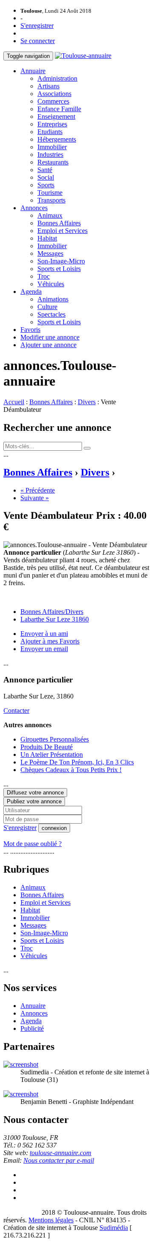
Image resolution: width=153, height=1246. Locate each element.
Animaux (49, 215)
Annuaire (32, 70)
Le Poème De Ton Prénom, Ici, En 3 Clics (77, 762)
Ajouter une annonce (48, 344)
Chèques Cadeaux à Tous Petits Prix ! (71, 769)
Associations (54, 93)
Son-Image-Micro (61, 261)
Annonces (34, 207)
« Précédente (37, 490)
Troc (43, 276)
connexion (54, 828)
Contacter (16, 710)
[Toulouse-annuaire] (83, 55)
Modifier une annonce (49, 337)
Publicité (32, 1028)
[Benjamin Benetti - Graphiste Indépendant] (20, 1094)
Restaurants (52, 162)
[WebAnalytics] (20, 1212)
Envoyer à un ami (44, 633)
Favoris (30, 329)
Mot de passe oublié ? (32, 843)
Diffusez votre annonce (35, 792)
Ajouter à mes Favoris (49, 641)
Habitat (47, 238)
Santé (44, 169)
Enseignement (56, 116)
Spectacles (51, 314)
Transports (51, 200)
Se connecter (37, 40)
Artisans (48, 86)
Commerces (53, 101)
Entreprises (52, 124)
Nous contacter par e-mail (58, 1160)
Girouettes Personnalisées (54, 739)
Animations (52, 299)
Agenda (31, 291)
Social (45, 177)
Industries (50, 154)
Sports (45, 185)
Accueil (13, 401)
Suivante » (34, 497)
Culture (47, 306)
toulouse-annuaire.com (60, 1152)
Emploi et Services (62, 230)
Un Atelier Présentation (51, 754)
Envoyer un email (44, 648)
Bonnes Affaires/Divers (51, 611)
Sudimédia (113, 1227)
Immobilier (52, 147)
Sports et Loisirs (59, 268)
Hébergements (56, 139)
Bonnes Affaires (59, 223)
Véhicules (50, 284)
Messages (50, 253)
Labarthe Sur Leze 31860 (54, 619)
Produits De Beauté (46, 746)
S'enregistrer (37, 25)
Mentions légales (51, 1220)
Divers (87, 401)
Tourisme (49, 192)
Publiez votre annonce (34, 801)
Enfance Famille (59, 108)
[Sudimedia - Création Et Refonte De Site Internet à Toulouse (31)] (20, 1064)
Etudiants (49, 131)
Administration (57, 78)
